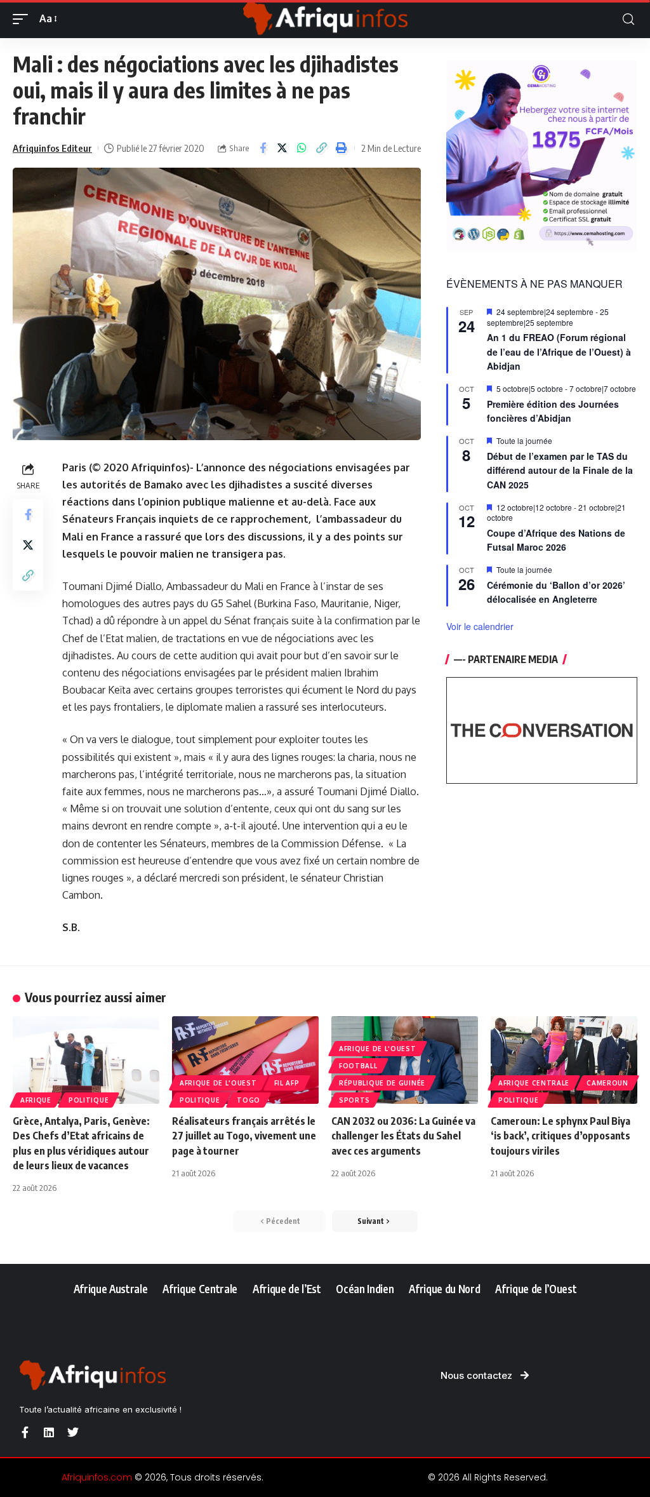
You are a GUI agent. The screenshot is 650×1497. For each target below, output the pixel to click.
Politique (89, 1100)
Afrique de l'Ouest (218, 1083)
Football (358, 1066)
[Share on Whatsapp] (302, 148)
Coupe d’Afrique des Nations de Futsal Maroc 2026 (556, 540)
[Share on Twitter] (282, 148)
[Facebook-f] (24, 1432)
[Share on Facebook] (263, 148)
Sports (354, 1100)
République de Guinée (382, 1083)
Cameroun (607, 1083)
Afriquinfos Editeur (52, 148)
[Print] (341, 148)
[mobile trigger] (23, 18)
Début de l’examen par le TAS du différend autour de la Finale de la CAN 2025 (560, 470)
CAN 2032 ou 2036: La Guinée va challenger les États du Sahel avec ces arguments (403, 1136)
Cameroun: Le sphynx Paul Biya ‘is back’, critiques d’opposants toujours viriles (560, 1136)
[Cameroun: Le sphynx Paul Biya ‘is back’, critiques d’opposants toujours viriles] (564, 1060)
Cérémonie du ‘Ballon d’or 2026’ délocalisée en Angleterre (556, 592)
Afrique (35, 1100)
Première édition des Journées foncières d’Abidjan (553, 411)
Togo (248, 1100)
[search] (628, 19)
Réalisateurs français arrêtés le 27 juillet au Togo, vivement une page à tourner (244, 1136)
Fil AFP (287, 1083)
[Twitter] (73, 1432)
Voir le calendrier (480, 626)
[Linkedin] (49, 1432)
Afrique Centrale (533, 1083)
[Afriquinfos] (325, 19)
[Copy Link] (322, 148)
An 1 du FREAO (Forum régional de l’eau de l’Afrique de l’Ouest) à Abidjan (559, 351)
